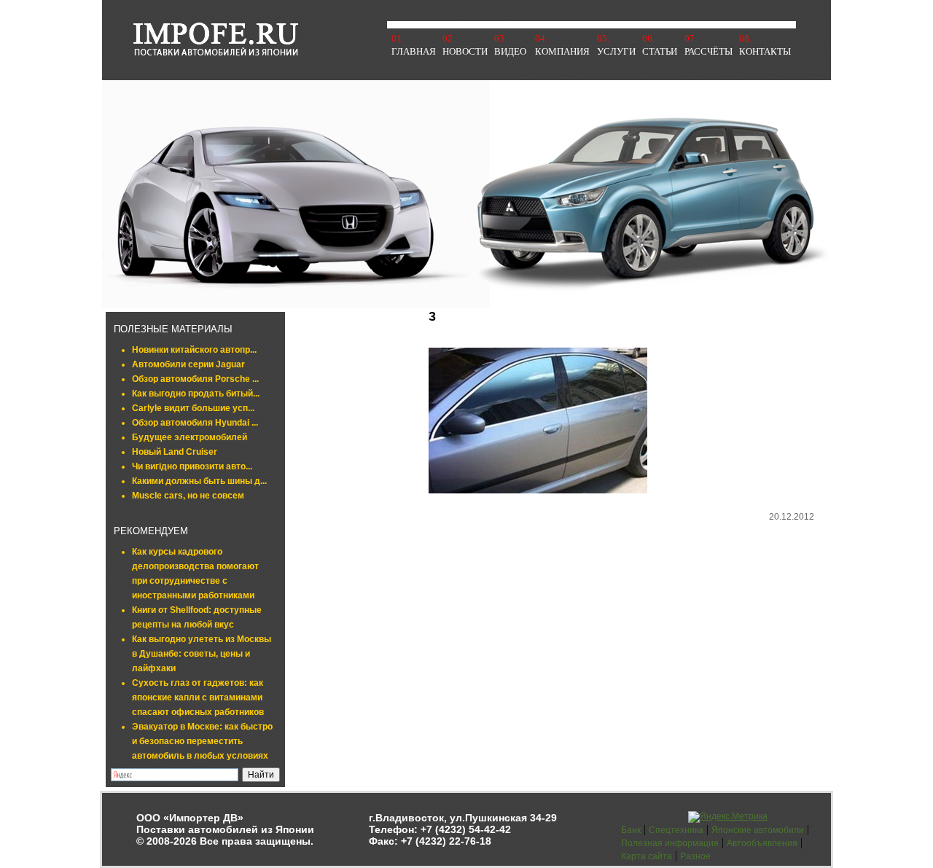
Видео (510, 51)
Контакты (765, 51)
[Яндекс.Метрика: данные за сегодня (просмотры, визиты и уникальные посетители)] (728, 817)
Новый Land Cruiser (174, 452)
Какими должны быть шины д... (199, 481)
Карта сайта (646, 856)
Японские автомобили (757, 830)
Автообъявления (762, 843)
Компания (562, 51)
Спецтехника (676, 830)
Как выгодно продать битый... (195, 393)
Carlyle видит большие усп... (193, 408)
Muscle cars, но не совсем (188, 495)
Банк (631, 830)
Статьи (659, 51)
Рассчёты (708, 51)
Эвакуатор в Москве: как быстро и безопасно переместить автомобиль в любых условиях (202, 741)
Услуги (616, 51)
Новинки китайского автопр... (194, 350)
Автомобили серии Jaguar (188, 364)
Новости (465, 51)
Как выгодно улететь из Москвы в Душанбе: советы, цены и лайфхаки (201, 653)
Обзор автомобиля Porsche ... (195, 379)
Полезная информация (670, 843)
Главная (413, 51)
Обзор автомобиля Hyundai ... (195, 423)
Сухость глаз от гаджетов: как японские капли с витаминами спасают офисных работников (198, 697)
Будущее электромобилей (189, 437)
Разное (695, 856)
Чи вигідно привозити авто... (192, 466)
